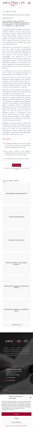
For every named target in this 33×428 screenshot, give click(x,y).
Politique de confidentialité (21, 425)
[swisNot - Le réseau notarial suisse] (13, 3)
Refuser (16, 418)
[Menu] (28, 3)
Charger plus (16, 324)
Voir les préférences (16, 422)
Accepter (16, 414)
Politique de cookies (10, 425)
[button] (30, 397)
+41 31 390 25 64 (10, 380)
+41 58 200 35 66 (10, 377)
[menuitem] (28, 3)
